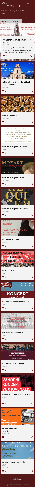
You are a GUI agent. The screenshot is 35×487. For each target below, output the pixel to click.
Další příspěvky (17, 479)
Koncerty (16, 21)
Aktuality (5, 21)
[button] (31, 56)
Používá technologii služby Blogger (19, 484)
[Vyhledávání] (28, 3)
